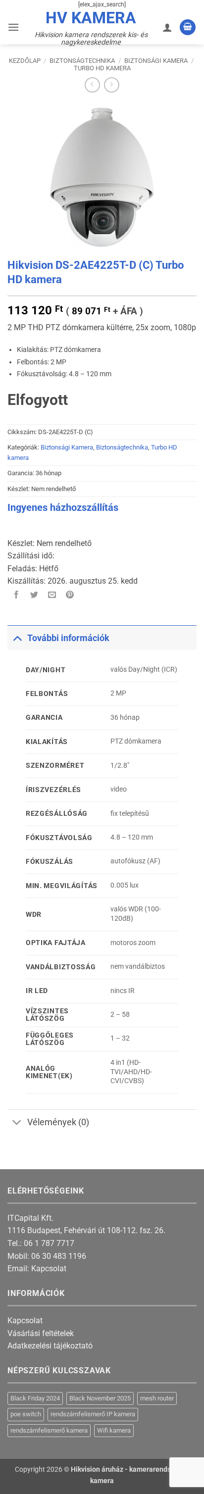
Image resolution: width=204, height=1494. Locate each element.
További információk (68, 638)
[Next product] (92, 85)
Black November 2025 (100, 1398)
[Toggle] (17, 637)
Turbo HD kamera (102, 68)
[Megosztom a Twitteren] (34, 596)
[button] (13, 27)
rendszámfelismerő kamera (49, 1430)
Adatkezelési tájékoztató (50, 1345)
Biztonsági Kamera (156, 60)
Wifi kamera (114, 1430)
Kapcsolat (48, 1268)
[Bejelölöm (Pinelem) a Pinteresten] (70, 596)
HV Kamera (91, 18)
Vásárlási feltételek (40, 1333)
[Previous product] (111, 85)
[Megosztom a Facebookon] (16, 596)
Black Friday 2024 (35, 1398)
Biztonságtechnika (82, 60)
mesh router (157, 1398)
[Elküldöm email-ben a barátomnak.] (52, 596)
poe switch (25, 1414)
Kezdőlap (25, 60)
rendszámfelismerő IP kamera (93, 1414)
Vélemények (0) (58, 1122)
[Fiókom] (167, 27)
